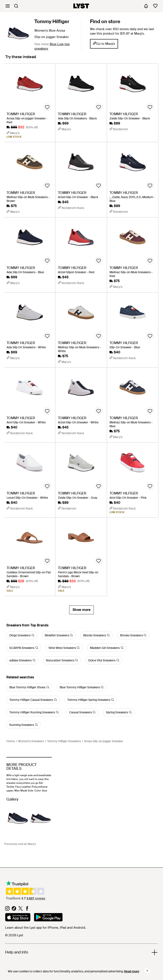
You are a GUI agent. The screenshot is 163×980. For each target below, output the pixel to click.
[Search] (16, 6)
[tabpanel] (81, 339)
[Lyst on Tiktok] (14, 909)
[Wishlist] (155, 6)
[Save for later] (47, 107)
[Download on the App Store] (18, 918)
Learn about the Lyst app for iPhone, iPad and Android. (45, 927)
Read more (131, 971)
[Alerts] (146, 6)
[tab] (20, 58)
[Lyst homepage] (81, 5)
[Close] (147, 970)
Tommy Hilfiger (51, 21)
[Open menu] (8, 6)
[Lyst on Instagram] (7, 909)
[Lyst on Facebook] (27, 909)
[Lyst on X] (20, 909)
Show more (81, 610)
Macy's (32, 844)
